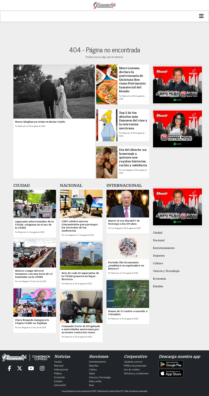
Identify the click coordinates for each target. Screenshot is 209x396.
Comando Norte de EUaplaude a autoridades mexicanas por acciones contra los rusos (81, 329)
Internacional (61, 369)
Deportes (159, 255)
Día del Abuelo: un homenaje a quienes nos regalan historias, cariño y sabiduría (133, 157)
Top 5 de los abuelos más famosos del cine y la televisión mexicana (133, 120)
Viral (91, 385)
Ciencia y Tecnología (166, 271)
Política (58, 373)
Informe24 (60, 385)
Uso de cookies (132, 369)
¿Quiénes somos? (133, 361)
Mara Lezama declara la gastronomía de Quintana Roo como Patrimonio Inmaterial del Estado (132, 80)
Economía (159, 278)
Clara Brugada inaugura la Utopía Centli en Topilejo (32, 322)
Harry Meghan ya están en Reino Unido (40, 121)
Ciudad (157, 232)
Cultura (158, 263)
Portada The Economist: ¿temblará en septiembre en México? (126, 265)
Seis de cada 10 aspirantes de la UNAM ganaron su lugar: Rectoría (80, 276)
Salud (92, 373)
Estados (158, 286)
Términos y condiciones (136, 373)
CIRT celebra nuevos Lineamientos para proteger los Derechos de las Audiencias (80, 226)
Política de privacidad (135, 365)
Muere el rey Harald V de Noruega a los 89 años (124, 222)
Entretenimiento (164, 248)
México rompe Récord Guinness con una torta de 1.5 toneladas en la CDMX (34, 273)
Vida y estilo (95, 381)
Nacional (158, 240)
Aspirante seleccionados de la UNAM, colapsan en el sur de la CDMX (34, 224)
